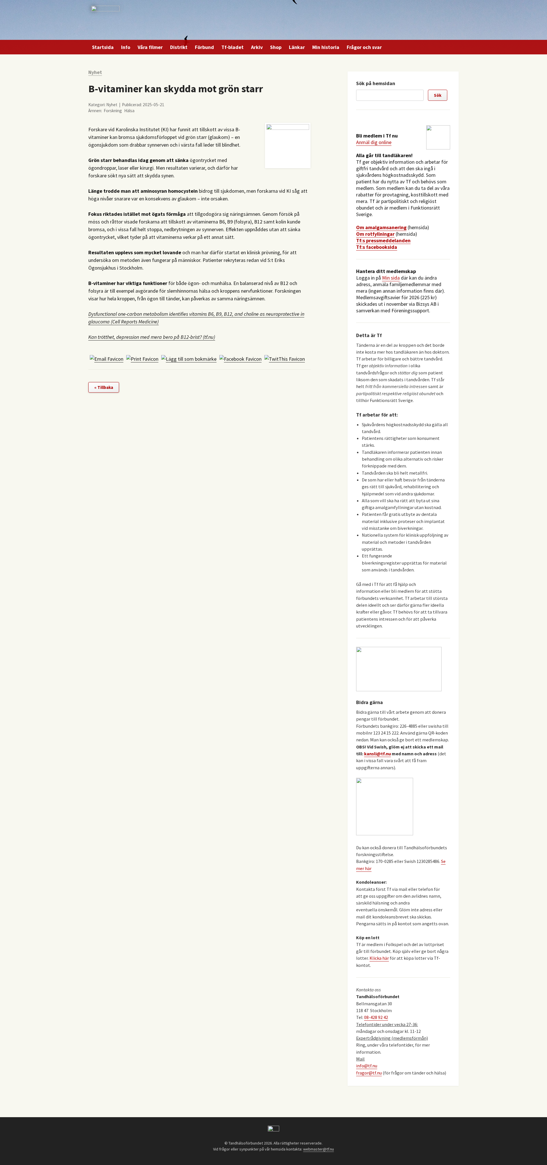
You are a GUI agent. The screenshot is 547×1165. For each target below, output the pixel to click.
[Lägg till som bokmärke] (189, 359)
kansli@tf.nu (377, 753)
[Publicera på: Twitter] (284, 359)
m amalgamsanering (383, 227)
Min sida (391, 277)
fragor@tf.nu (369, 1073)
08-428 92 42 (376, 1017)
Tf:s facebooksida (376, 247)
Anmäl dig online (373, 142)
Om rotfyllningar (375, 234)
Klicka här (379, 958)
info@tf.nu (366, 1065)
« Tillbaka (103, 387)
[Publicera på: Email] (106, 359)
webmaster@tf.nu (318, 1149)
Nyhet (95, 72)
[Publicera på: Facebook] (240, 359)
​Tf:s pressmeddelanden (383, 240)
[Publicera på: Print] (142, 359)
